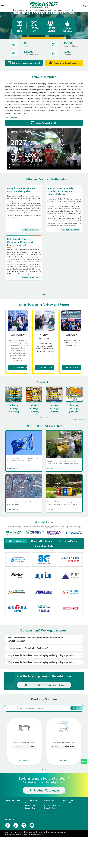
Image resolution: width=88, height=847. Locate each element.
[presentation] (2, 23)
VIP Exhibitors (16, 541)
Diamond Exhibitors (41, 541)
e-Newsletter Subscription (47, 685)
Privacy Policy (30, 832)
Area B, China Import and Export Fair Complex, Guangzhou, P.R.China (39, 10)
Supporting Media (44, 546)
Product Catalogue (46, 790)
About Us (8, 832)
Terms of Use (18, 832)
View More (13, 117)
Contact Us (41, 832)
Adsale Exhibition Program (57, 832)
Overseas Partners (69, 541)
